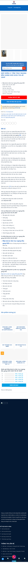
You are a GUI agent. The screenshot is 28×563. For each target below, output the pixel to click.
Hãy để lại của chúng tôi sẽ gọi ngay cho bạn (15, 64)
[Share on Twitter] (7, 123)
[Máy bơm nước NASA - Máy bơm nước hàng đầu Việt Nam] (14, 2)
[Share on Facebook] (5, 123)
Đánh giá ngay (14, 385)
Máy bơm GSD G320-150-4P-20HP (11, 115)
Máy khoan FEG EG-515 (20, 345)
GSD (20, 135)
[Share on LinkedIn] (15, 123)
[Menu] (2, 2)
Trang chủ (10, 7)
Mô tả (3, 129)
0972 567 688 (17, 107)
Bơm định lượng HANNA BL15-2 (21, 362)
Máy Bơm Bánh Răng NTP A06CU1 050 (21, 328)
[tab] (14, 129)
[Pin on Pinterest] (13, 123)
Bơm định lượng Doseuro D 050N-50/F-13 (7, 363)
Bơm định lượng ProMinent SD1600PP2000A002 (7, 328)
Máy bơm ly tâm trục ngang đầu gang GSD (11, 274)
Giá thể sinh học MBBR (7, 345)
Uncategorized (17, 7)
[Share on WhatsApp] (2, 123)
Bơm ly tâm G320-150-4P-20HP (10, 114)
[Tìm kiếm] (26, 2)
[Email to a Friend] (10, 123)
